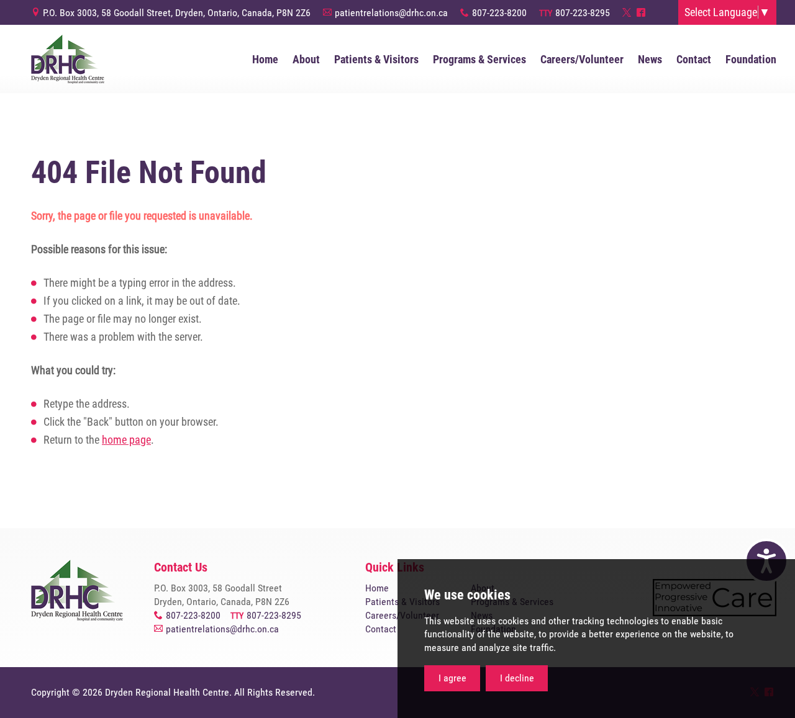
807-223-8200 (499, 13)
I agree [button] (452, 678)
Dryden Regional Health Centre (67, 59)
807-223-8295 (582, 13)
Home (377, 588)
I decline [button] (517, 678)
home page (126, 439)
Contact (380, 629)
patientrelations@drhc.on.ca (391, 13)
